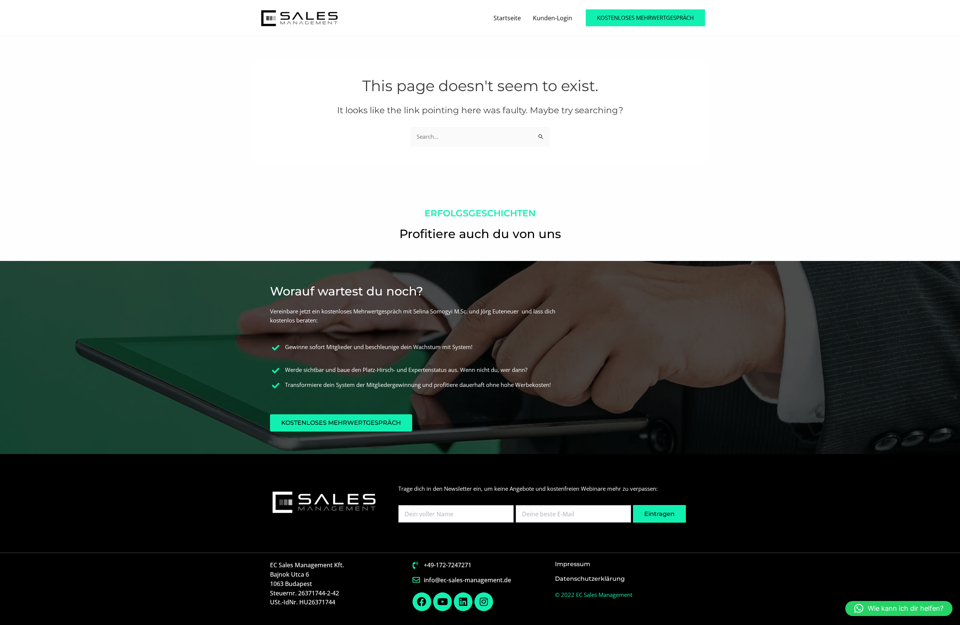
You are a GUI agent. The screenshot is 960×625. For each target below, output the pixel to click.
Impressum (572, 564)
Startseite (507, 18)
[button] (645, 17)
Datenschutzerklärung (590, 578)
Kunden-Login (552, 18)
